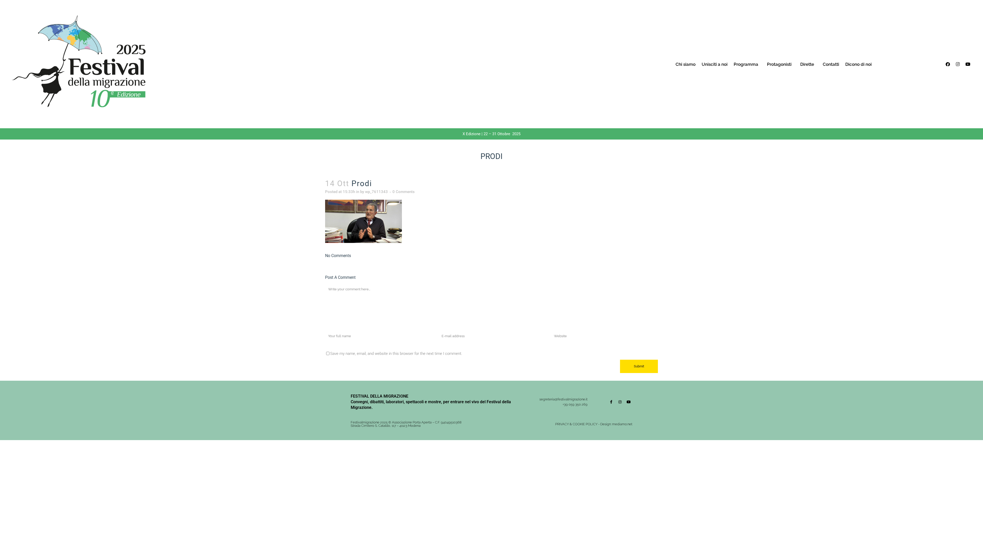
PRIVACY (562, 424)
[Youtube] (967, 64)
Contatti (831, 64)
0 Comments (403, 191)
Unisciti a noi (715, 64)
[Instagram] (957, 64)
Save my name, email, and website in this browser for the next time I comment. (396, 353)
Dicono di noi (858, 64)
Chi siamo (686, 64)
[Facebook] (947, 64)
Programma (746, 64)
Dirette (807, 64)
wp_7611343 (376, 191)
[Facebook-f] (611, 402)
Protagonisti (779, 64)
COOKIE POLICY (585, 424)
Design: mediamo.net (616, 424)
